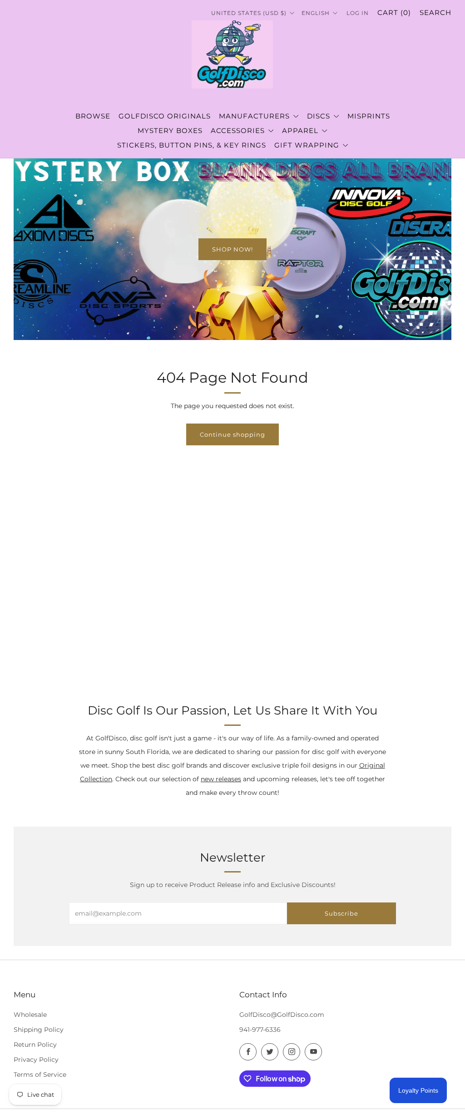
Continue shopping (232, 434)
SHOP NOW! (232, 249)
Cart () (394, 12)
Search (435, 12)
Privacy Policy (36, 1059)
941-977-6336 (260, 1029)
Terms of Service (40, 1074)
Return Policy (35, 1044)
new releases (221, 779)
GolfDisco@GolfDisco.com (281, 1014)
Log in (357, 13)
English (316, 13)
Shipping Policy (39, 1029)
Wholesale (30, 1014)
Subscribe (341, 913)
